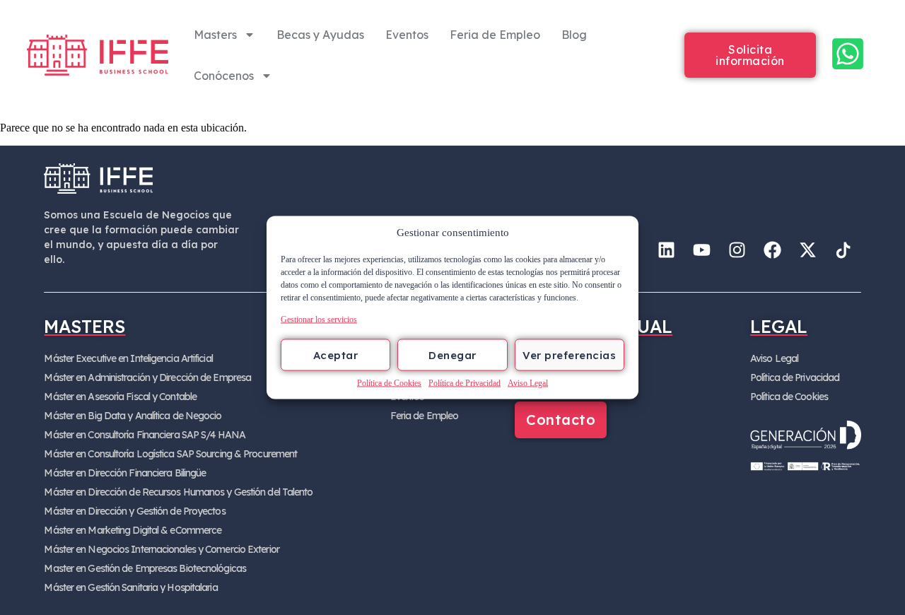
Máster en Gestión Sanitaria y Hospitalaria (130, 587)
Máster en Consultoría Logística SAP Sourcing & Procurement (170, 453)
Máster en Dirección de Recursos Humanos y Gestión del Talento (178, 492)
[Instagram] (737, 249)
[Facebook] (772, 249)
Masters (215, 35)
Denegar (452, 354)
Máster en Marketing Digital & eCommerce (132, 530)
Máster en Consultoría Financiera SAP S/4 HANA (144, 434)
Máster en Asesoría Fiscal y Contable (120, 396)
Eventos (406, 35)
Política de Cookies (389, 383)
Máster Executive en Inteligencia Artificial (128, 358)
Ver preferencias (569, 354)
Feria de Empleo (495, 35)
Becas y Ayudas (320, 35)
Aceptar (335, 354)
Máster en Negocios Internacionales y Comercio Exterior (161, 549)
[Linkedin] (666, 249)
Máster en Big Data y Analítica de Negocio (132, 415)
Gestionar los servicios (319, 319)
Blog (574, 35)
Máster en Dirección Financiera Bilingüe (125, 473)
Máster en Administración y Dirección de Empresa (147, 377)
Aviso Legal (528, 383)
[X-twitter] (808, 249)
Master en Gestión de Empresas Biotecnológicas (145, 568)
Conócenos (224, 76)
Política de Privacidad (464, 383)
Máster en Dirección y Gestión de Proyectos (134, 511)
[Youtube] (702, 249)
